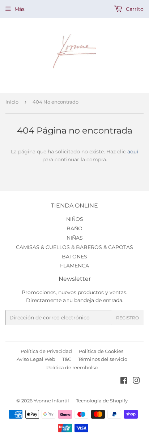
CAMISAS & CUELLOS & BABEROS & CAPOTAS (74, 247)
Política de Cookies (101, 351)
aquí (132, 151)
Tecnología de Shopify (102, 400)
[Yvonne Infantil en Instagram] (136, 381)
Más (19, 9)
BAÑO (74, 228)
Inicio (11, 102)
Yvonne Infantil (51, 400)
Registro (127, 317)
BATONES (74, 256)
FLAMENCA (74, 265)
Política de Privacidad (46, 351)
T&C (66, 359)
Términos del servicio (102, 359)
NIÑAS (75, 238)
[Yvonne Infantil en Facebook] (124, 381)
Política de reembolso (72, 367)
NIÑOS (74, 219)
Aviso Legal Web (36, 359)
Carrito (134, 9)
